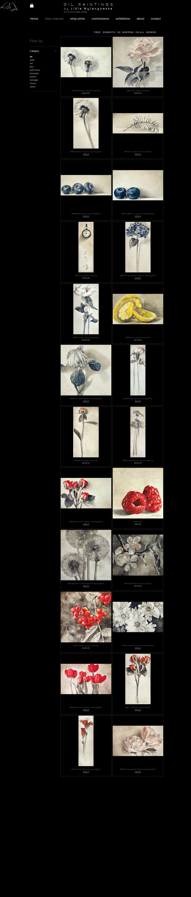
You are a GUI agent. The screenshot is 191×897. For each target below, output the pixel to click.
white (32, 60)
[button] (32, 5)
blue (32, 67)
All (31, 57)
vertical (33, 76)
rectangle (34, 80)
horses (33, 83)
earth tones (35, 70)
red (31, 63)
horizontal (34, 73)
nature (33, 87)
